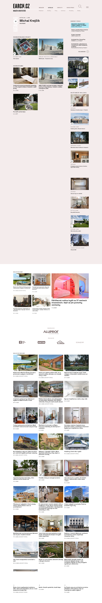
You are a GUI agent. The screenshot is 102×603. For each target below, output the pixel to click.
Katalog (50, 7)
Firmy (56, 10)
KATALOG (22, 17)
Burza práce (70, 7)
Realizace (41, 10)
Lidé (28, 17)
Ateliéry (49, 10)
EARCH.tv (59, 7)
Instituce (63, 10)
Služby (78, 10)
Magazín (41, 7)
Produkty (71, 10)
